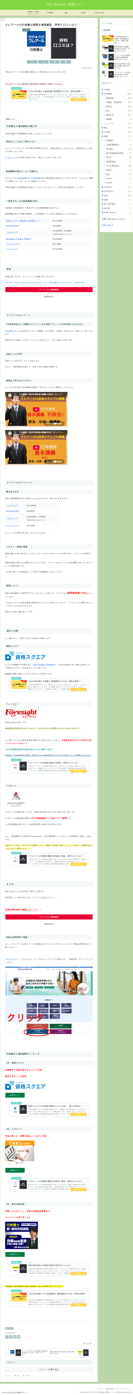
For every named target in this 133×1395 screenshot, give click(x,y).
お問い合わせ (107, 225)
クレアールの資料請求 (49, 290)
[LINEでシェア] (66, 62)
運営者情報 (109, 1389)
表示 (13, 119)
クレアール (11, 249)
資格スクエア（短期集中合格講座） (21, 221)
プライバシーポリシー (123, 1389)
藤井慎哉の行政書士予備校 (18, 239)
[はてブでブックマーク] (54, 62)
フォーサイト (12, 244)
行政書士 (10, 1328)
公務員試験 (22, 178)
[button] (129, 23)
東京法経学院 (12, 226)
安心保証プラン (12, 331)
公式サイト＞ (15, 1095)
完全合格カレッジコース (59, 282)
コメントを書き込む (49, 1369)
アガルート (10, 157)
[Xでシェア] (32, 62)
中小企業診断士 (35, 178)
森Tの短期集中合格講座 (44, 665)
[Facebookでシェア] (43, 62)
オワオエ (100, 1389)
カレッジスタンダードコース (27, 282)
